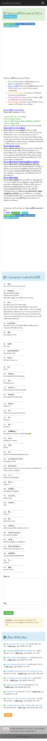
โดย (5, 603)
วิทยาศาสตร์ (16, 213)
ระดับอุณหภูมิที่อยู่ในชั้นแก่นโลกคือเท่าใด (20, 650)
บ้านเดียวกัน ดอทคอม (11, 2)
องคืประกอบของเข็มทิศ (14, 685)
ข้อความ (6, 576)
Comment (8, 613)
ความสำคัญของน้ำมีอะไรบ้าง (16, 664)
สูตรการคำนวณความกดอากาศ (16, 644)
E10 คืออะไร (10, 691)
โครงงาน (25, 213)
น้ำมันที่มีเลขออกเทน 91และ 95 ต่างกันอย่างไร (22, 671)
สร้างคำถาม (11, 16)
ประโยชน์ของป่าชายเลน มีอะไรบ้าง (18, 678)
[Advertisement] (23, 52)
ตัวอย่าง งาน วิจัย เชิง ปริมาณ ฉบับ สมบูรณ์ (21, 698)
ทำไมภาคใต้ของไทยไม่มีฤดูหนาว (17, 657)
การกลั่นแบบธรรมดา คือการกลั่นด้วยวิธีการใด (22, 705)
